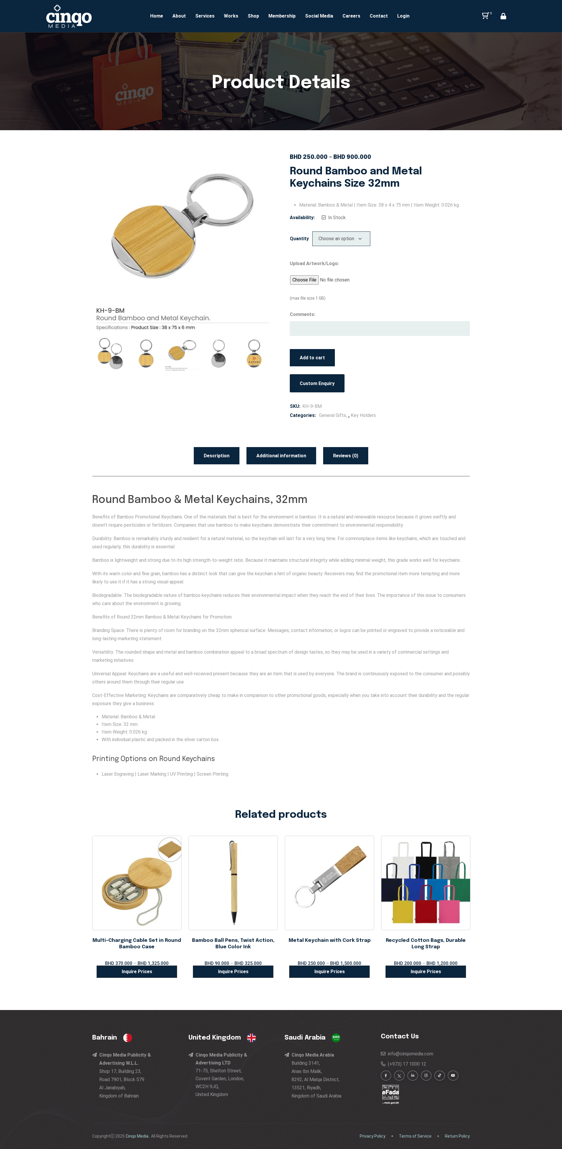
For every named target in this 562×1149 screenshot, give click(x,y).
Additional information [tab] (281, 455)
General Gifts (332, 415)
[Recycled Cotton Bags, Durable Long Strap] (425, 882)
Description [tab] (216, 455)
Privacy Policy (372, 1136)
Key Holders (363, 415)
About (179, 16)
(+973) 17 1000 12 (405, 1064)
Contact (379, 16)
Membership (282, 16)
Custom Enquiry (317, 383)
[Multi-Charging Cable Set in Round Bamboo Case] (136, 882)
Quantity (299, 238)
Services (205, 16)
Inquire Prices (137, 971)
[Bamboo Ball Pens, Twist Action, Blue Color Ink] (233, 882)
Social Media (319, 16)
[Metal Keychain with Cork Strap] (329, 882)
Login (403, 16)
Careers (351, 16)
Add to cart (312, 357)
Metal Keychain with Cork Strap (330, 940)
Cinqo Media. (137, 1136)
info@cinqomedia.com (409, 1054)
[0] (484, 16)
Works (231, 16)
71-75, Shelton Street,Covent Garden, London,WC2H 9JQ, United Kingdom (221, 1074)
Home (156, 16)
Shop (253, 16)
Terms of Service (415, 1136)
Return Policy (457, 1136)
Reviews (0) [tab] (345, 455)
